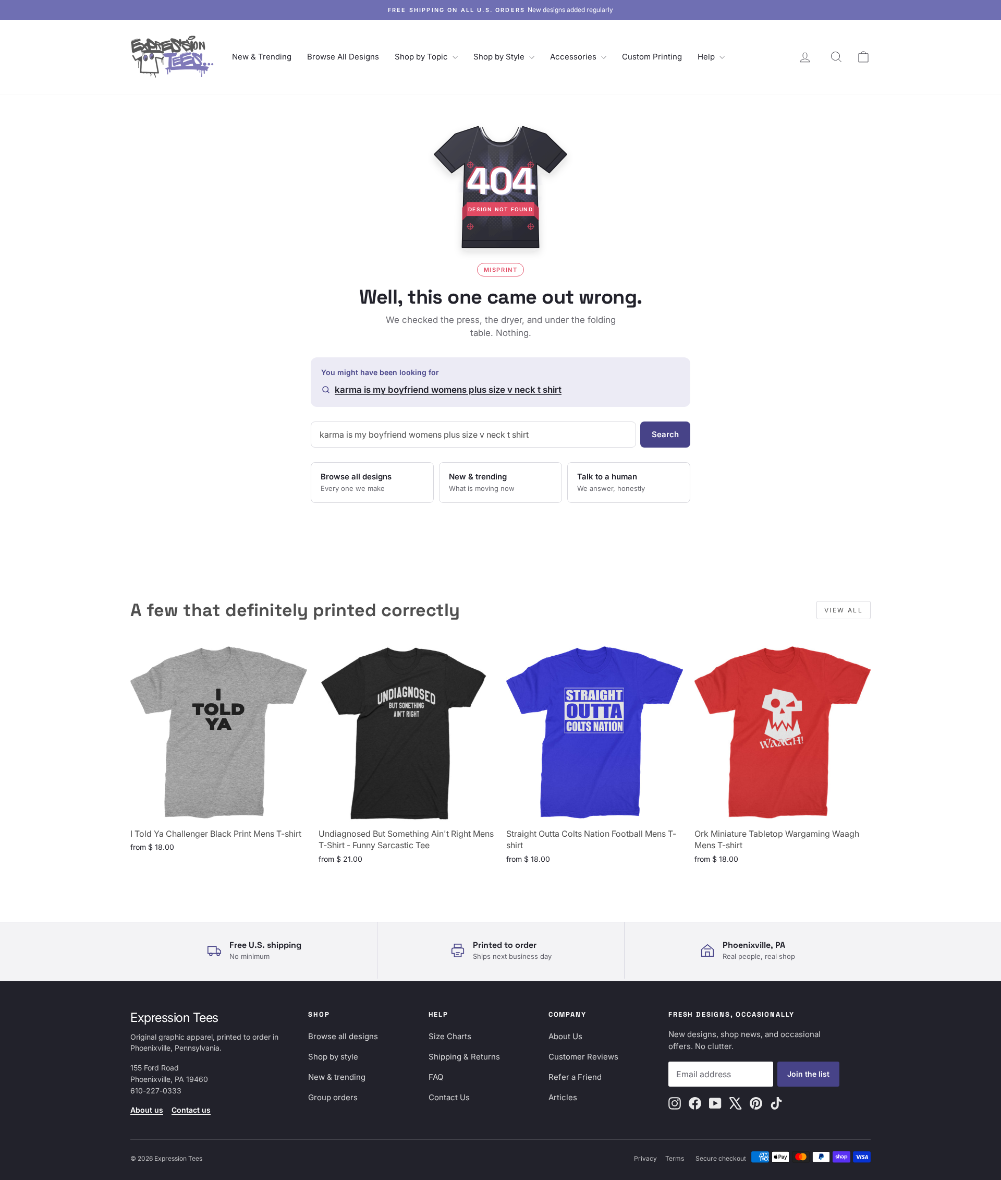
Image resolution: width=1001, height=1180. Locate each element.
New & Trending (261, 57)
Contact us (191, 1109)
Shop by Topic (422, 57)
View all (843, 610)
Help (707, 57)
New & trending (336, 1077)
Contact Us (449, 1097)
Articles (562, 1097)
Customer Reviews (583, 1057)
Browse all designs (343, 1036)
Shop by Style (500, 57)
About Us (565, 1036)
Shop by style (333, 1057)
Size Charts (450, 1036)
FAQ (436, 1077)
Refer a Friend (575, 1077)
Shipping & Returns (464, 1057)
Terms (674, 1158)
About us (146, 1109)
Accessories (574, 57)
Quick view (218, 810)
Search (665, 434)
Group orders (333, 1097)
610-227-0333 (155, 1090)
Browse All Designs (343, 57)
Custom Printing (652, 57)
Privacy (645, 1158)
